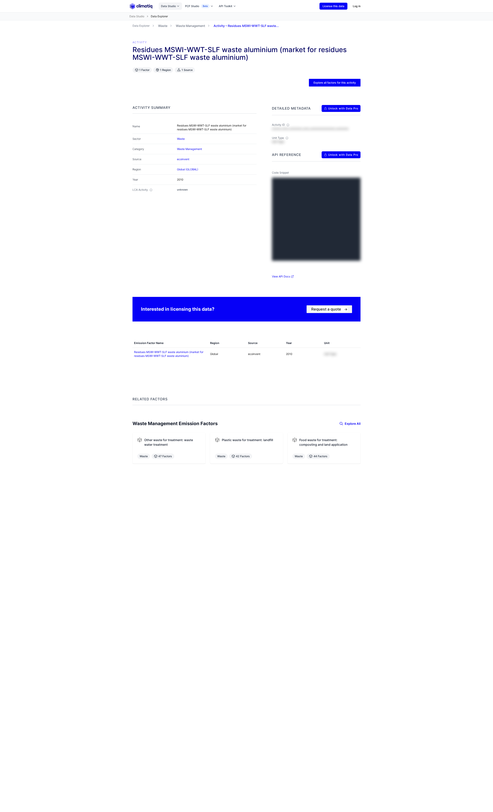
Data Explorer (141, 25)
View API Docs (281, 276)
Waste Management (190, 26)
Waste (162, 26)
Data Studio (168, 6)
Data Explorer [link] (159, 16)
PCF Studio (196, 6)
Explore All (353, 424)
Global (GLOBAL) (187, 169)
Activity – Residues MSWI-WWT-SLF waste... (246, 26)
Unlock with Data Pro (343, 108)
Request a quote (329, 309)
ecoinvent (183, 159)
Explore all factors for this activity (335, 82)
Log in (357, 6)
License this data (333, 6)
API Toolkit (225, 6)
